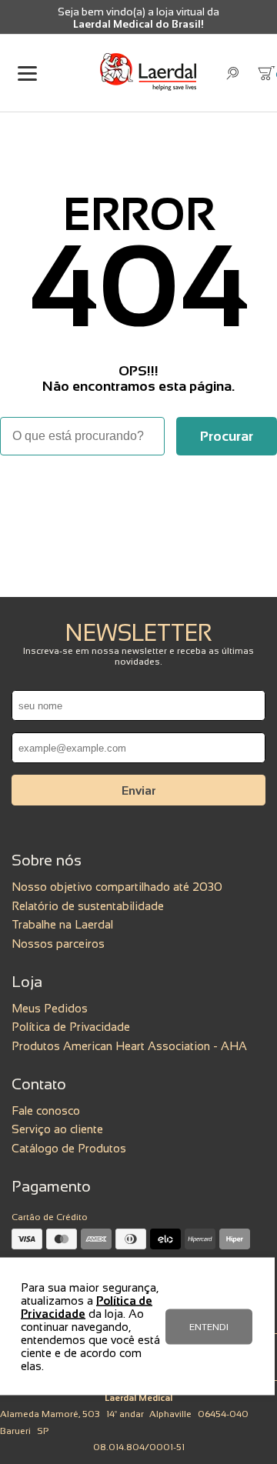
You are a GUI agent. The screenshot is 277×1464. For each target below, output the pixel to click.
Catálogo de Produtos (69, 1148)
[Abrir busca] (232, 73)
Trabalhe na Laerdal (62, 924)
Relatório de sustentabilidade (88, 905)
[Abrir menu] (27, 73)
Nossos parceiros (58, 943)
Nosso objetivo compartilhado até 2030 (117, 886)
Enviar (139, 790)
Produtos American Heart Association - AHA (129, 1045)
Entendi (209, 1326)
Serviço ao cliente (57, 1129)
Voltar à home (138, 497)
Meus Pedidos (50, 1008)
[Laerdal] (148, 73)
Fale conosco (46, 1110)
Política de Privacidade (71, 1026)
